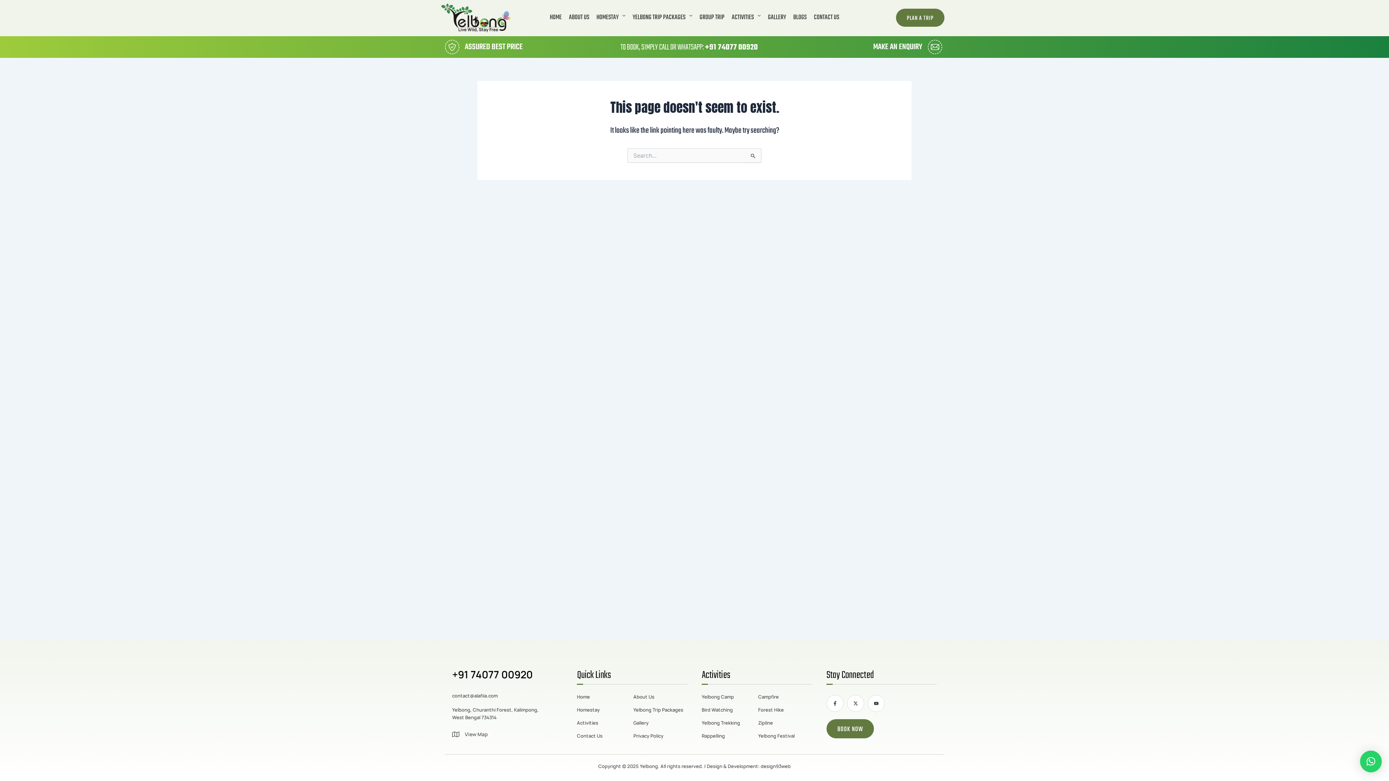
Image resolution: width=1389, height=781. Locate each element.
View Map (476, 734)
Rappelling (713, 736)
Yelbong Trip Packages (659, 17)
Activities (743, 17)
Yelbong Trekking (721, 723)
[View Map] (455, 734)
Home (556, 17)
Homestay (607, 17)
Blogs (800, 17)
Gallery (777, 17)
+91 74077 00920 (731, 47)
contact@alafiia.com (475, 695)
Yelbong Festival (776, 736)
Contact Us (826, 17)
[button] (611, 17)
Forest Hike (771, 710)
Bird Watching (717, 710)
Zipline (765, 723)
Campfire (768, 696)
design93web (776, 766)
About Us (579, 17)
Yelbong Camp (718, 696)
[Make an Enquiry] (935, 47)
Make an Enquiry (897, 47)
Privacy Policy (648, 736)
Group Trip (712, 17)
